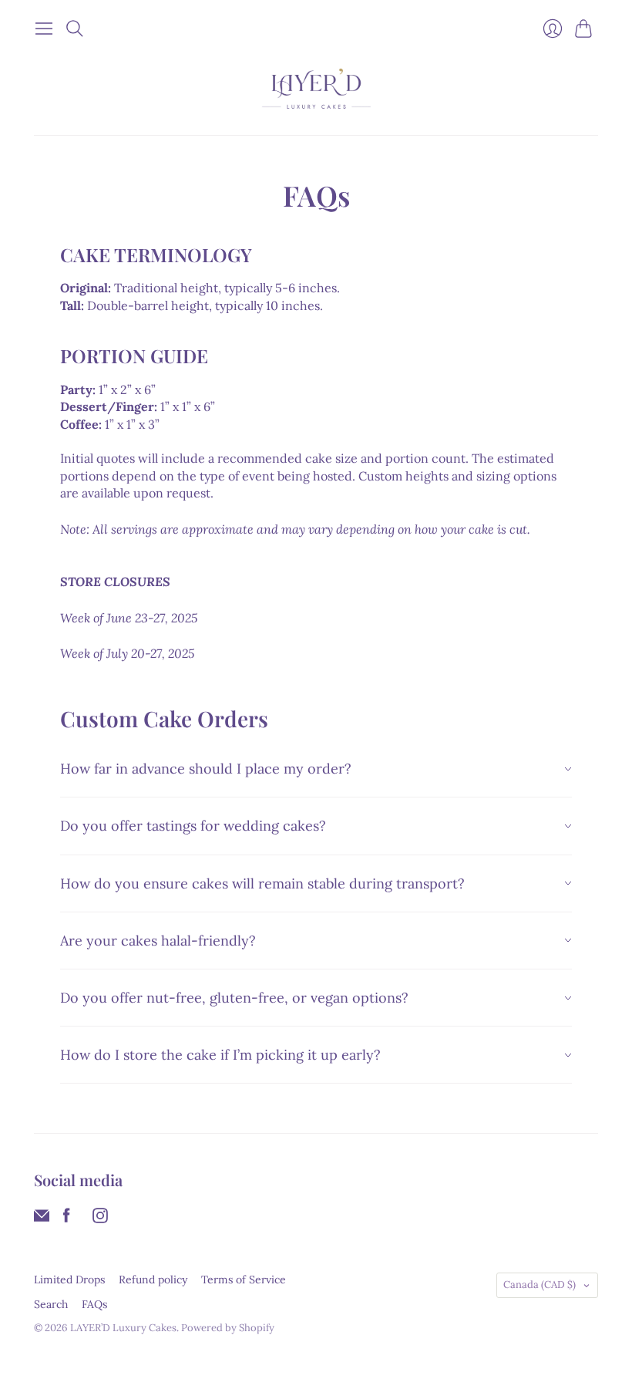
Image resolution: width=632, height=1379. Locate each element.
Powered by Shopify (227, 1327)
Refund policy (153, 1279)
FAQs (94, 1304)
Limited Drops (69, 1279)
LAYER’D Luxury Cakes (123, 1327)
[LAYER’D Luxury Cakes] (316, 89)
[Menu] (44, 28)
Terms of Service (243, 1279)
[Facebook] (66, 1218)
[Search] (74, 28)
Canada (539, 1284)
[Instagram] (100, 1218)
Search (51, 1304)
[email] (41, 1218)
